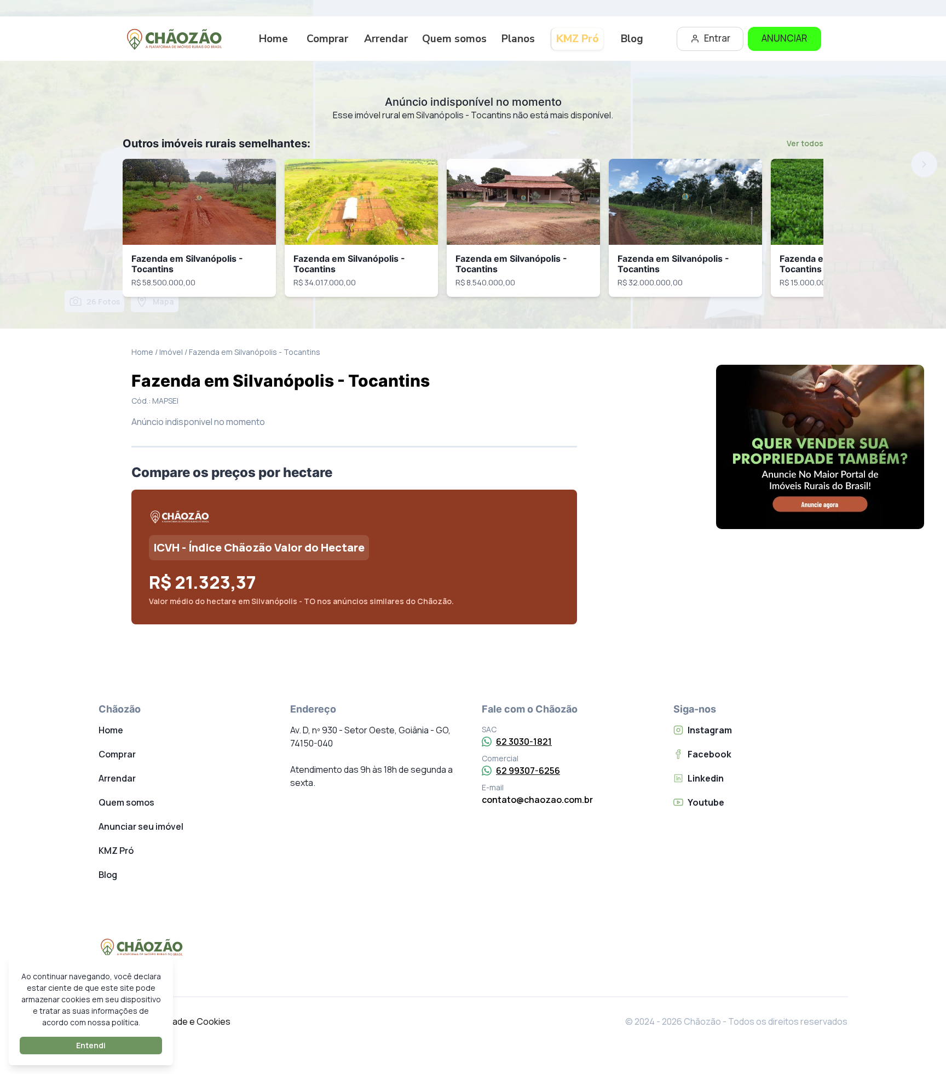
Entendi (91, 1045)
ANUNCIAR (784, 38)
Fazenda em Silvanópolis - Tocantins (187, 263)
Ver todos (805, 143)
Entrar (717, 38)
